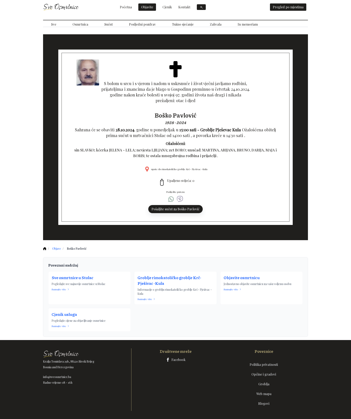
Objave (56, 249)
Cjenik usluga (64, 314)
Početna (126, 7)
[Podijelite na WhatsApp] (171, 199)
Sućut (108, 24)
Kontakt (184, 7)
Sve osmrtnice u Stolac (72, 277)
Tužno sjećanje (183, 24)
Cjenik (167, 7)
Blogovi (263, 403)
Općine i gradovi (263, 374)
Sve (53, 24)
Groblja (263, 384)
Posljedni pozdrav (142, 24)
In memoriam (248, 24)
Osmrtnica (80, 24)
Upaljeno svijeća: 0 (180, 180)
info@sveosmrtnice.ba (57, 377)
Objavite (147, 7)
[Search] (201, 7)
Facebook (178, 359)
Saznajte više (59, 289)
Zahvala (215, 24)
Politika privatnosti (264, 364)
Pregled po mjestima (288, 7)
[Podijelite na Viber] (180, 199)
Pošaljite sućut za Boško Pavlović (175, 209)
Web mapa (263, 394)
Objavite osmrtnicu (242, 277)
